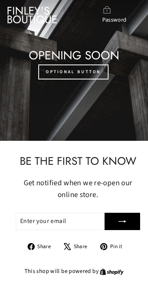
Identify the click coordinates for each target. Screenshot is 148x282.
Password (114, 20)
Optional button (73, 72)
